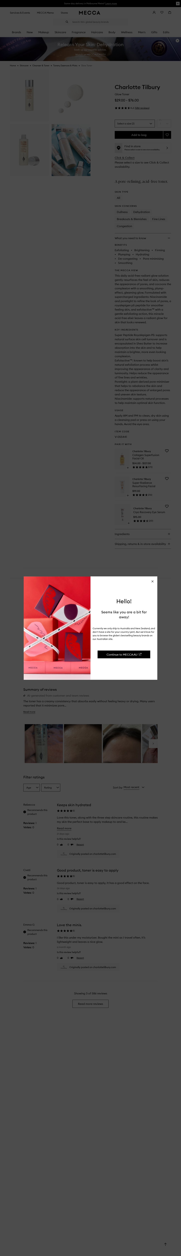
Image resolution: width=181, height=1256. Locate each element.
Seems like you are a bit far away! (124, 614)
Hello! (124, 601)
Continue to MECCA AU (122, 654)
